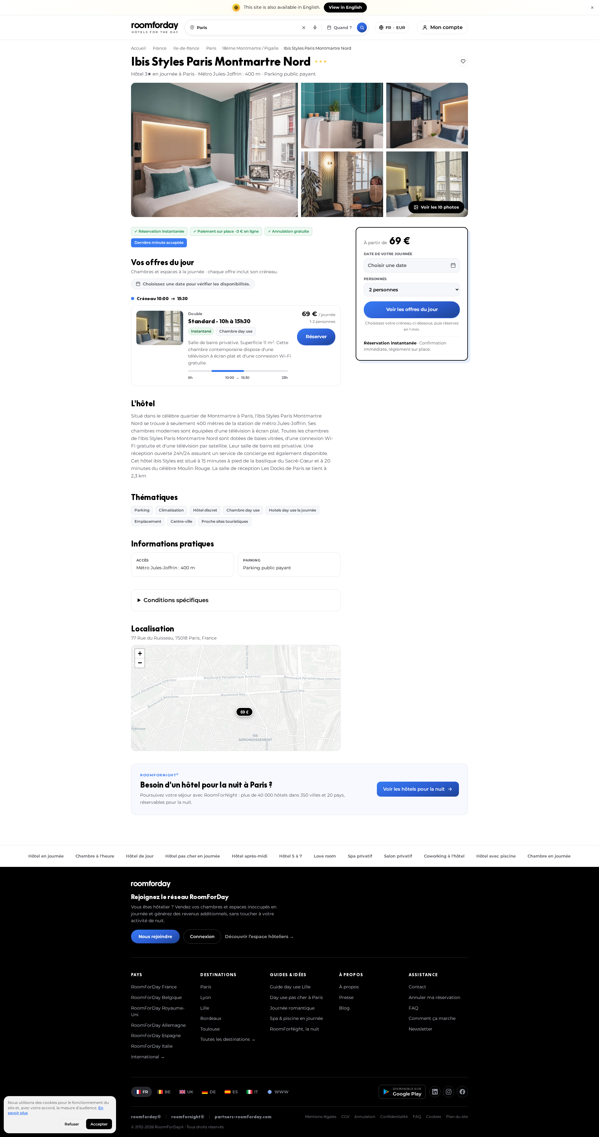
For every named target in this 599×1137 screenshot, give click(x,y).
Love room (325, 855)
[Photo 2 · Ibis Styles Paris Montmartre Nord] (342, 115)
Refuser (72, 1124)
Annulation (364, 1116)
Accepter (99, 1124)
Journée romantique (292, 1008)
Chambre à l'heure (94, 855)
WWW (282, 1091)
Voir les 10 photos (440, 207)
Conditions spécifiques (176, 600)
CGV (345, 1116)
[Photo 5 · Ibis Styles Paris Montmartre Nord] (427, 184)
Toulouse (210, 1028)
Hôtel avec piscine (496, 855)
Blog (344, 1008)
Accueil (139, 48)
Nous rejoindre (155, 936)
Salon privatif (398, 855)
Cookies (433, 1116)
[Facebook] (462, 1091)
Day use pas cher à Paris (296, 997)
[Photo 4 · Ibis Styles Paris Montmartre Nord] (342, 184)
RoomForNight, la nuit (294, 1028)
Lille (204, 1008)
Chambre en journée (549, 855)
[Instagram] (448, 1091)
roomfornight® (187, 1116)
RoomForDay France (154, 986)
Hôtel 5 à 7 (290, 855)
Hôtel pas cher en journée (192, 855)
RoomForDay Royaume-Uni (157, 1011)
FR (145, 1091)
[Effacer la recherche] (303, 27)
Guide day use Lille (290, 986)
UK (190, 1091)
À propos (349, 986)
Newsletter (420, 1028)
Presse (346, 997)
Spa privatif (360, 855)
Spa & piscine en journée (296, 1018)
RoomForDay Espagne (156, 1035)
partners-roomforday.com (243, 1116)
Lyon (205, 997)
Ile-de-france (186, 48)
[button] (139, 653)
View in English (345, 7)
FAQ (413, 1008)
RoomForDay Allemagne (158, 1025)
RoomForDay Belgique (156, 997)
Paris (211, 48)
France (160, 48)
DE (213, 1091)
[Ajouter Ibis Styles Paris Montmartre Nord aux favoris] (463, 62)
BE (168, 1091)
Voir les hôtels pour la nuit (414, 789)
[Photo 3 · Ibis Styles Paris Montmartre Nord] (427, 115)
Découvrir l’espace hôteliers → (259, 936)
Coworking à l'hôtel (444, 855)
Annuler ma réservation (434, 997)
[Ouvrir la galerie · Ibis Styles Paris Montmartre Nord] (214, 150)
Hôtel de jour (139, 855)
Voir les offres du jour (412, 309)
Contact (417, 986)
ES (235, 1091)
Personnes (375, 278)
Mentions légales (320, 1116)
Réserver (316, 336)
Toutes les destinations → (228, 1039)
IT (256, 1091)
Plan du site (457, 1116)
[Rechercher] (362, 27)
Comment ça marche (432, 1018)
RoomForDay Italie (152, 1046)
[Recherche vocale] (314, 27)
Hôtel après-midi (249, 855)
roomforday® (146, 1116)
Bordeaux (210, 1018)
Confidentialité (394, 1116)
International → (148, 1056)
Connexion (202, 936)
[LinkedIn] (435, 1091)
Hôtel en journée (46, 855)
